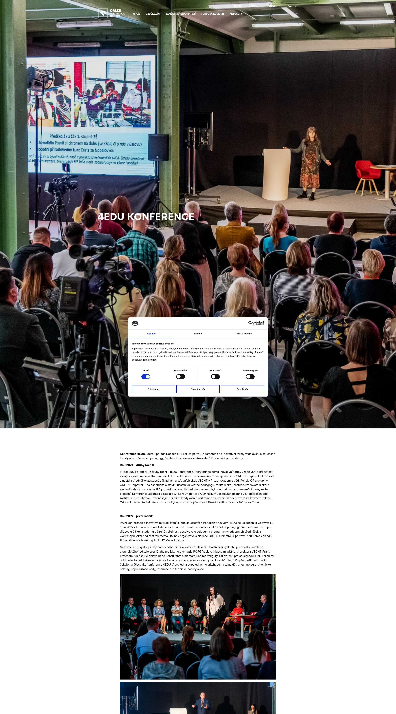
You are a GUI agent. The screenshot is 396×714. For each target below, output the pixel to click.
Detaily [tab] (198, 333)
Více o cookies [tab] (244, 333)
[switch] (180, 376)
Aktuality (236, 14)
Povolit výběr (198, 389)
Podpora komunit (212, 14)
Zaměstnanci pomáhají (181, 14)
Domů (238, 5)
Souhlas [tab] (151, 333)
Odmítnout (153, 389)
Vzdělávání (153, 14)
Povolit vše (242, 389)
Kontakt (272, 5)
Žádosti (254, 5)
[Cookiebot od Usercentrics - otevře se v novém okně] (250, 323)
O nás (136, 14)
